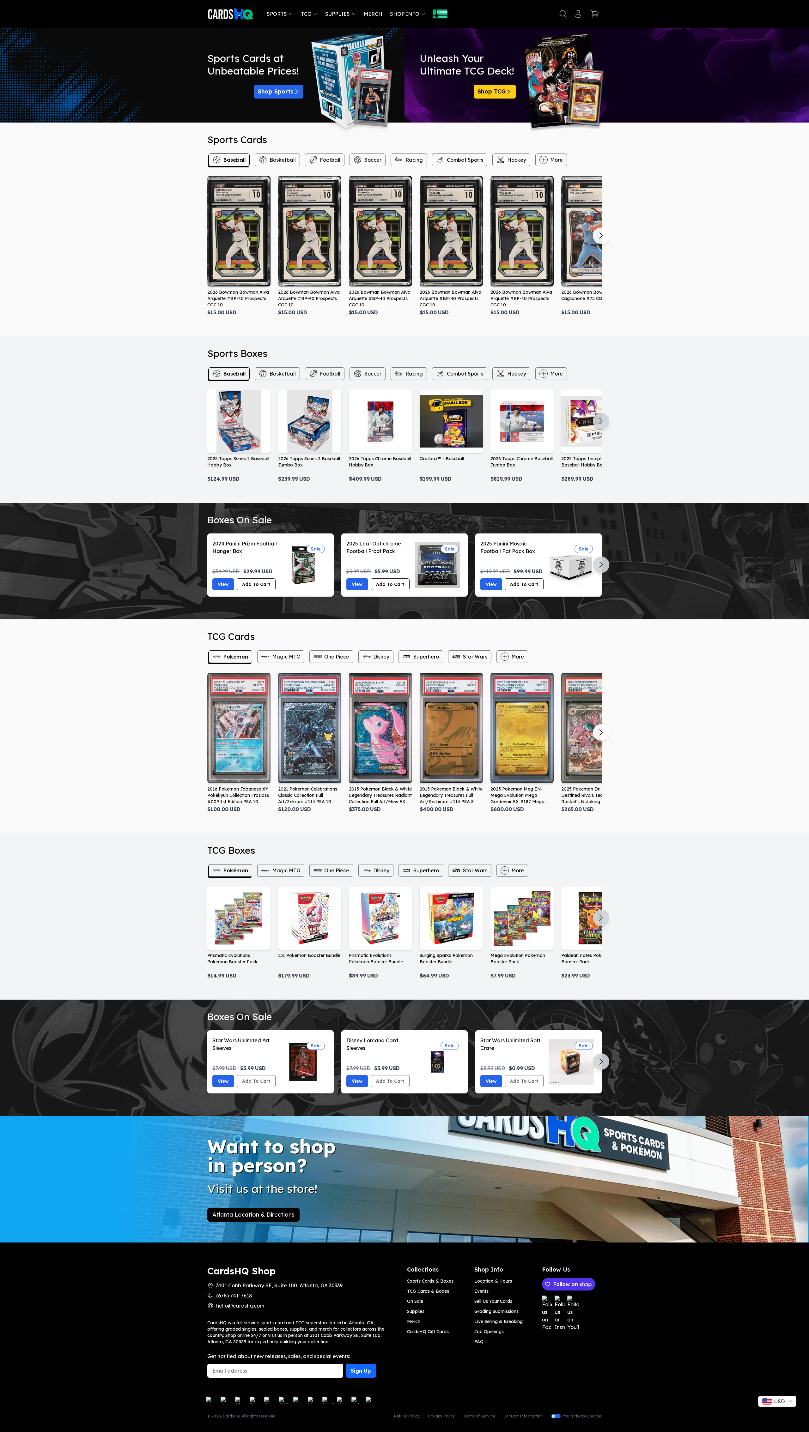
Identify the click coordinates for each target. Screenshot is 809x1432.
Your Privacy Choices (582, 1416)
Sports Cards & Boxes (430, 1281)
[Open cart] (595, 14)
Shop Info (404, 14)
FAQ (479, 1342)
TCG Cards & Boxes (428, 1291)
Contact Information (523, 1416)
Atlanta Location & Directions (253, 1214)
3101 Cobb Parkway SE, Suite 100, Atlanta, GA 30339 (279, 1285)
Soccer (372, 160)
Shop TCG (491, 91)
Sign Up (361, 1371)
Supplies (337, 14)
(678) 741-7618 (234, 1295)
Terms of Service (479, 1416)
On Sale (415, 1301)
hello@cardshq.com (240, 1306)
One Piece (336, 656)
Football (330, 160)
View (223, 584)
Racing (414, 160)
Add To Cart (256, 584)
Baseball (234, 160)
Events (481, 1291)
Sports (277, 14)
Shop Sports (275, 91)
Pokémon (235, 656)
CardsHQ (231, 1416)
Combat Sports (465, 160)
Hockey (516, 160)
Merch (373, 14)
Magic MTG (286, 656)
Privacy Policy (441, 1416)
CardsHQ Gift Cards (428, 1331)
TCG (306, 14)
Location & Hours (493, 1281)
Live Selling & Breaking (498, 1321)
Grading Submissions (496, 1311)
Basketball (283, 160)
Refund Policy (407, 1416)
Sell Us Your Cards (493, 1301)
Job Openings (489, 1331)
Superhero (426, 656)
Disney (381, 656)
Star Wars (475, 656)
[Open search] (563, 13)
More (556, 160)
